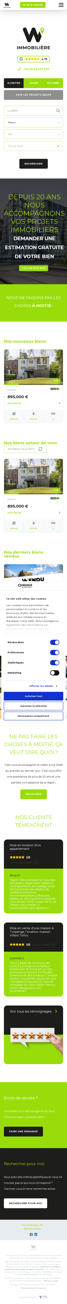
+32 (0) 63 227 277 (36, 69)
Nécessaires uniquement (33, 715)
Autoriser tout (33, 696)
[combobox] (33, 111)
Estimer (53, 83)
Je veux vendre (33, 5)
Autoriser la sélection (33, 706)
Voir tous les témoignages (31, 1011)
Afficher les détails (41, 686)
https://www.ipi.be (50, 1281)
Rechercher (34, 163)
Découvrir (34, 794)
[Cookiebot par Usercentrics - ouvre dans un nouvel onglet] (18, 586)
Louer (33, 83)
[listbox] (33, 122)
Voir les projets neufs (33, 94)
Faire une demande (23, 1131)
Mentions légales (32, 1229)
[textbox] (15, 110)
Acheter (13, 83)
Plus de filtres (15, 146)
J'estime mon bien (34, 268)
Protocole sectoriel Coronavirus (33, 1288)
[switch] (54, 652)
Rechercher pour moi (25, 1203)
